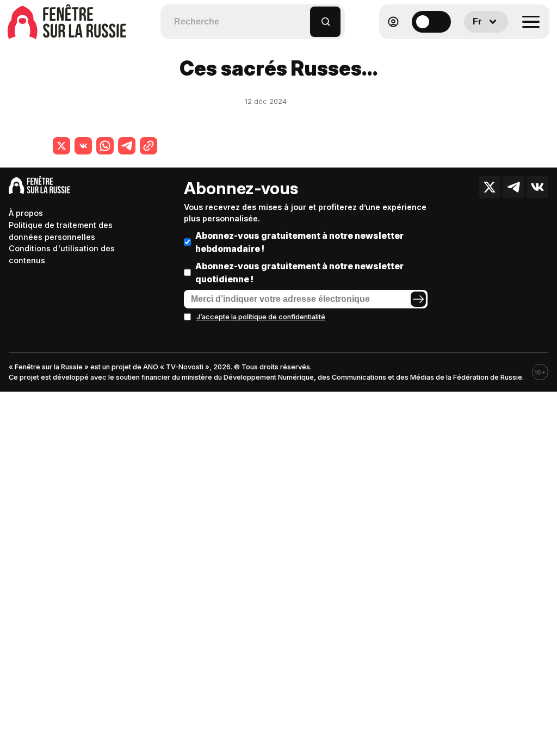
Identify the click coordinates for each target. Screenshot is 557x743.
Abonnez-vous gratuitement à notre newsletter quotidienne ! (299, 272)
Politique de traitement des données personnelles (61, 231)
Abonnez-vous (241, 188)
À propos (26, 213)
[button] (302, 16)
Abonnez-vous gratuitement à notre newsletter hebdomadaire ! (299, 242)
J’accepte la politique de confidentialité (260, 317)
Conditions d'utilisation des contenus (62, 254)
